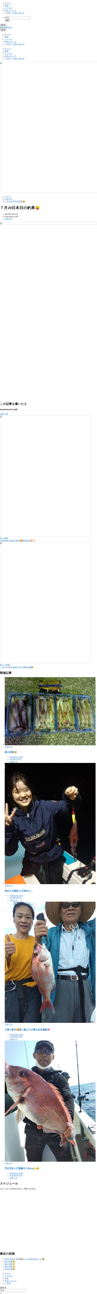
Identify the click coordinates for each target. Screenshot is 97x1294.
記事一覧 (4, 414)
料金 (7, 5)
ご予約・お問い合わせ (15, 13)
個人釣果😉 (10, 1262)
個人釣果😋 (10, 1266)
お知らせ (9, 219)
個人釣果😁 (10, 1264)
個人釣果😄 (10, 1269)
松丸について (11, 10)
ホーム (8, 3)
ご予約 (8, 1283)
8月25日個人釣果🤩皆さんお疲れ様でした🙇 (25, 1259)
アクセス (9, 8)
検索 (7, 20)
